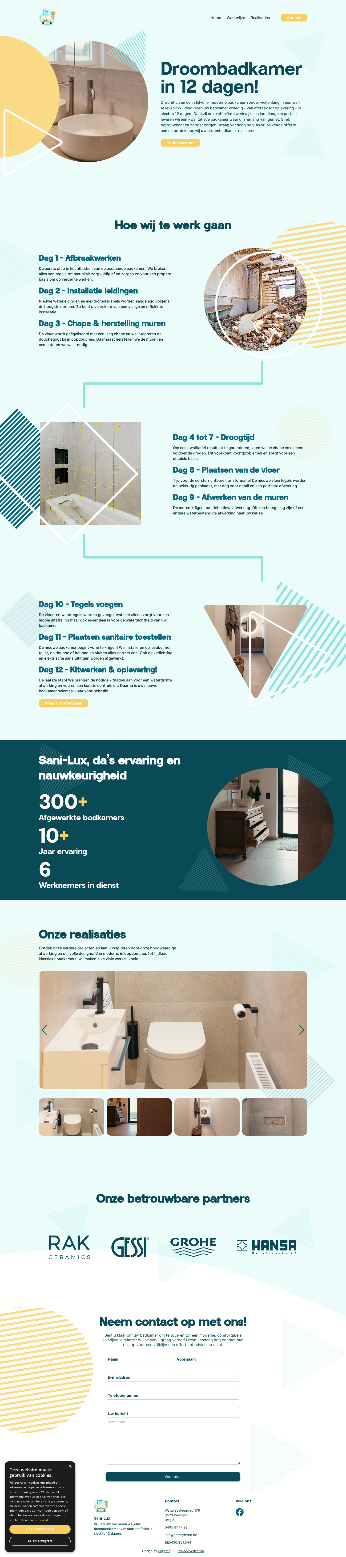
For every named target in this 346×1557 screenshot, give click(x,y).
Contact (294, 17)
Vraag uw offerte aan (63, 703)
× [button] (70, 1466)
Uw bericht (118, 1413)
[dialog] (40, 1506)
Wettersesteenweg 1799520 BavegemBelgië (182, 1515)
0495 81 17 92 (176, 1527)
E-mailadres (119, 1377)
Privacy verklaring (191, 1551)
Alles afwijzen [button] (40, 1541)
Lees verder (42, 1520)
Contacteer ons (180, 142)
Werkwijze (236, 17)
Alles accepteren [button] (39, 1529)
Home (215, 17)
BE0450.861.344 (178, 1542)
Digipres (164, 1551)
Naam (113, 1359)
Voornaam (186, 1359)
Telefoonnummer (124, 1395)
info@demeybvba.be (181, 1535)
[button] (301, 1030)
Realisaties (260, 17)
